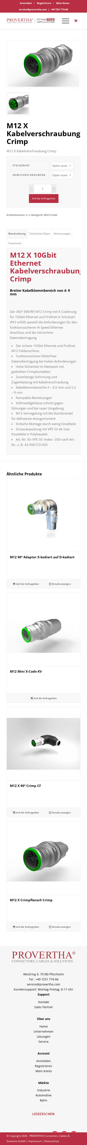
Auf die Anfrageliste (43, 198)
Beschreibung (17, 233)
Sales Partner (43, 1007)
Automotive (43, 1095)
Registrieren (44, 3)
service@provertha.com (33, 9)
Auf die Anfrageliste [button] (27, 583)
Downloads (15, 243)
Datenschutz (51, 1141)
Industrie (43, 1090)
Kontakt (43, 1002)
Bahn (43, 1100)
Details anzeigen (61, 583)
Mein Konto (62, 3)
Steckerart (21, 165)
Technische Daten (39, 233)
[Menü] (63, 20)
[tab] (17, 234)
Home (43, 1026)
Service (43, 1042)
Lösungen (43, 1036)
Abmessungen (62, 233)
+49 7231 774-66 (59, 9)
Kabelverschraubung (29, 174)
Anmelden (26, 3)
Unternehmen (43, 1031)
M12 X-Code (50, 214)
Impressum (35, 1141)
